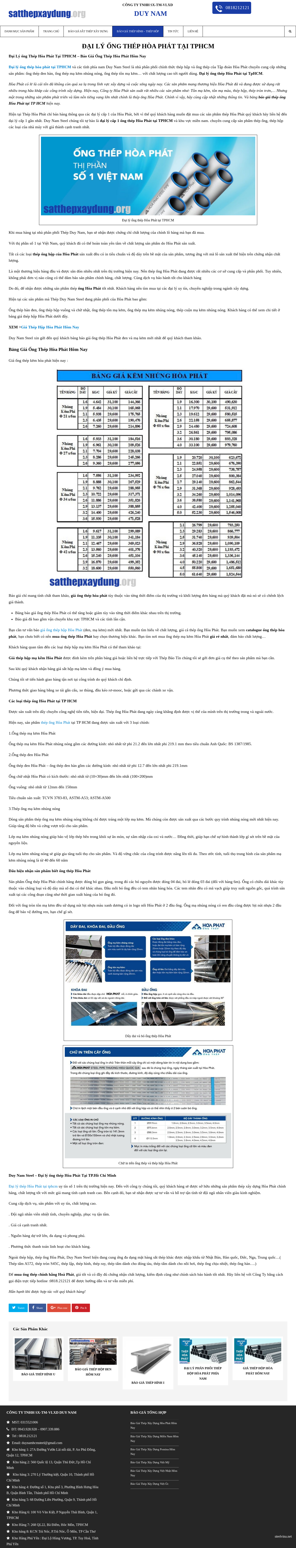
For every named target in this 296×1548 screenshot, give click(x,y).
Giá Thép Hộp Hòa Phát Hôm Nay (50, 327)
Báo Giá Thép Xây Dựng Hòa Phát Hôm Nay (153, 1425)
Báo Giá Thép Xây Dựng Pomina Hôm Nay (152, 1452)
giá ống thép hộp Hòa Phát (61, 630)
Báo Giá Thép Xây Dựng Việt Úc (149, 1483)
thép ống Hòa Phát (55, 722)
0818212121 (236, 7)
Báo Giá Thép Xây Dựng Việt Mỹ (149, 1462)
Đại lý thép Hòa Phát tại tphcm (33, 1186)
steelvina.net (283, 1536)
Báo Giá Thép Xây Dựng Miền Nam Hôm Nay (154, 1439)
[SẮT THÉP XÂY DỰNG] (47, 13)
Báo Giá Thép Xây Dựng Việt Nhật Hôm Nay (153, 1473)
